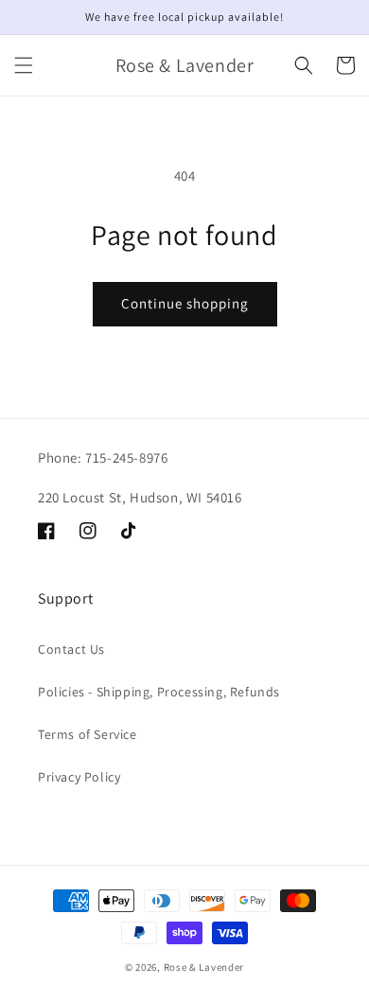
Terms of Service (87, 734)
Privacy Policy (79, 776)
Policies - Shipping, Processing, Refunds (159, 691)
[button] (23, 65)
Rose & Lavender (204, 967)
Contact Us (71, 649)
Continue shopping (185, 303)
